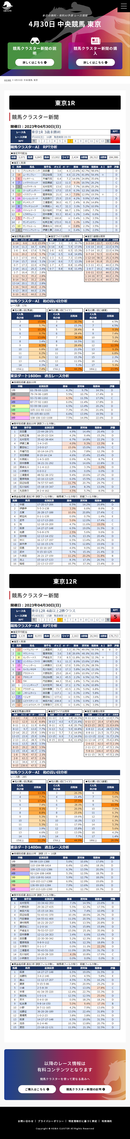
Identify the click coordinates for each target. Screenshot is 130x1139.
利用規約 (107, 1121)
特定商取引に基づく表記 (83, 1121)
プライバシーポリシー (51, 1121)
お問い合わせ (26, 1121)
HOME (7, 80)
